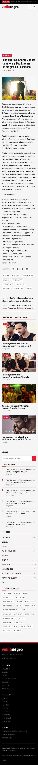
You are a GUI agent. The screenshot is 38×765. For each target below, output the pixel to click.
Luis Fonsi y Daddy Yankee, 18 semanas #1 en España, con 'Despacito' (15, 375)
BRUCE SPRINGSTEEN (10, 626)
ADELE (23, 610)
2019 (6, 721)
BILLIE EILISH (17, 630)
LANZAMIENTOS (7, 55)
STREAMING (7, 614)
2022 (6, 711)
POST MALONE (30, 606)
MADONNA (6, 630)
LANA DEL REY (20, 284)
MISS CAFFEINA (19, 288)
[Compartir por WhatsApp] (22, 269)
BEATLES (17, 593)
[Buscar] (30, 7)
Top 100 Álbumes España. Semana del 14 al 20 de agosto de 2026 (20, 471)
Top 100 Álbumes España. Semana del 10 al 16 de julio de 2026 (20, 523)
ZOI (35, 755)
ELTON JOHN (18, 622)
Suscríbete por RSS (9, 658)
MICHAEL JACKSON (9, 618)
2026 (5, 698)
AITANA (19, 602)
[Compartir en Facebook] (18, 269)
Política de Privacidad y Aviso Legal (14, 731)
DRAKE (25, 593)
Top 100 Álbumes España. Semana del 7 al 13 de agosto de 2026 (20, 481)
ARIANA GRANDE (8, 602)
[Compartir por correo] (27, 269)
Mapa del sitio (7, 738)
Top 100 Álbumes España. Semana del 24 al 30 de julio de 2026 (20, 502)
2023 (5, 708)
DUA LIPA (6, 276)
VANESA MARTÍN (17, 280)
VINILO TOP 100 (7, 688)
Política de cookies (8, 734)
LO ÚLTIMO (6, 669)
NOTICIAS (5, 672)
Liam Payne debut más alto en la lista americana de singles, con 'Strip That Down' (17, 438)
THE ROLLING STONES (10, 610)
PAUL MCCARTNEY (26, 626)
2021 (6, 715)
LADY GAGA (18, 614)
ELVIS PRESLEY (30, 602)
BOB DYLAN (7, 622)
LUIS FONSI (16, 276)
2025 (5, 702)
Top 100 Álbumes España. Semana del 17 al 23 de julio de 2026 (20, 513)
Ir (34, 458)
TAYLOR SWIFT (8, 598)
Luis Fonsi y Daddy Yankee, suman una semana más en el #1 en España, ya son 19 (16, 344)
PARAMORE (6, 288)
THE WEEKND (20, 598)
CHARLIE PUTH (8, 284)
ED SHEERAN (7, 593)
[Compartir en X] (13, 269)
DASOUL (29, 288)
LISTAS (4, 675)
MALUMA (6, 280)
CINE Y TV (5, 685)
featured (5, 682)
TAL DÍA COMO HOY (9, 679)
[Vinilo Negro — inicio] (10, 7)
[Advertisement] (19, 30)
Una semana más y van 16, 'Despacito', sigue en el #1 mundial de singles (15, 406)
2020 (6, 718)
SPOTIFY (21, 618)
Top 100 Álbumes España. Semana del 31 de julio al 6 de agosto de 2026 (20, 492)
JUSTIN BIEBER (7, 606)
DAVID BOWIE (29, 614)
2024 (5, 705)
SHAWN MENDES (28, 276)
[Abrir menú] (34, 7)
